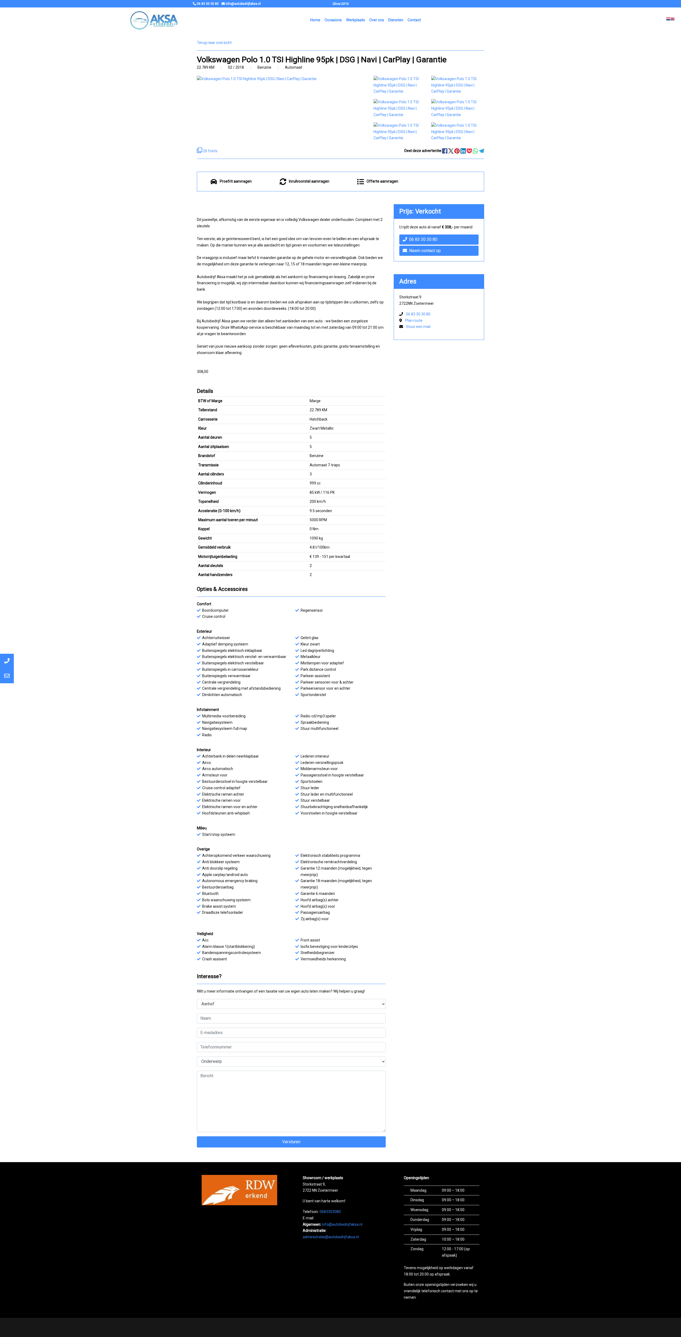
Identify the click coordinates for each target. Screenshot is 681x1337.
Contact (414, 20)
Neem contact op (425, 250)
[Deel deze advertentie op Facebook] (445, 151)
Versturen (291, 1141)
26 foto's (209, 151)
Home (315, 20)
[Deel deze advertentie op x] (451, 151)
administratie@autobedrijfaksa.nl (331, 1237)
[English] (672, 20)
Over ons (376, 20)
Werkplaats (355, 20)
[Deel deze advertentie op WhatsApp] (476, 151)
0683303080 (330, 1212)
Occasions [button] (333, 20)
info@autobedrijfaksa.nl (342, 1224)
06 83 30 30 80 (423, 239)
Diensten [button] (395, 20)
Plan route (413, 320)
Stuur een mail (418, 326)
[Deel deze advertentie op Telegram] (481, 151)
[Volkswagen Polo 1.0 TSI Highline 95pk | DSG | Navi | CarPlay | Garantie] (399, 85)
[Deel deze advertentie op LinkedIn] (463, 151)
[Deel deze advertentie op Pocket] (470, 151)
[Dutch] (668, 20)
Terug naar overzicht (214, 42)
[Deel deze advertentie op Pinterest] (457, 151)
